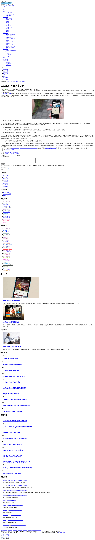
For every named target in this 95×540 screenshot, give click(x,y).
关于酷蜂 (5, 60)
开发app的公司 (7, 260)
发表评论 (3, 164)
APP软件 (5, 222)
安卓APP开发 (6, 206)
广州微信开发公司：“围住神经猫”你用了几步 (16, 462)
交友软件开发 (6, 269)
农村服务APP (6, 234)
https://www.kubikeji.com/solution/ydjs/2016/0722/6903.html (24, 148)
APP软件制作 (6, 210)
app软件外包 (6, 259)
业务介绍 (8, 63)
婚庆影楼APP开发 (10, 46)
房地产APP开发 (7, 207)
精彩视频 (10, 530)
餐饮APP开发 (9, 40)
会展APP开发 (9, 44)
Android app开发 (7, 194)
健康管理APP (6, 209)
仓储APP (5, 266)
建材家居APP (6, 246)
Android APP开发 (10, 14)
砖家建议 (5, 510)
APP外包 (5, 213)
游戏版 (7, 21)
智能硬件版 (9, 20)
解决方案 (5, 33)
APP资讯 (5, 52)
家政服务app (6, 238)
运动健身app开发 (10, 149)
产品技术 (8, 53)
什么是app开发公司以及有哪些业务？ (15, 505)
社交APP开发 (6, 270)
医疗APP (5, 204)
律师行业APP (6, 219)
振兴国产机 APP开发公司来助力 (12, 456)
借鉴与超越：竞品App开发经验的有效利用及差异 (18, 480)
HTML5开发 (9, 12)
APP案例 (5, 17)
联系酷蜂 (8, 62)
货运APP (5, 268)
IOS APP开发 (9, 15)
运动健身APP (6, 216)
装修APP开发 (6, 212)
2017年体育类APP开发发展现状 (12, 411)
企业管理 (5, 181)
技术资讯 (5, 180)
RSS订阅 (20, 530)
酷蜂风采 (15, 530)
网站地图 (25, 530)
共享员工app (6, 231)
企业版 (7, 28)
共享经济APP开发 (10, 34)
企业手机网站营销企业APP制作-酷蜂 (18, 525)
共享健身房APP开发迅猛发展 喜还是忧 (14, 388)
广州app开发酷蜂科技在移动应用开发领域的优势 (17, 467)
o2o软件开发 (6, 237)
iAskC (4, 495)
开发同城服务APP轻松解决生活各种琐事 (15, 421)
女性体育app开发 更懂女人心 (11, 300)
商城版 (7, 22)
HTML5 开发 (6, 195)
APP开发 (5, 11)
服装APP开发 (9, 43)
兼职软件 (5, 230)
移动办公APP (6, 253)
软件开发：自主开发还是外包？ (15, 510)
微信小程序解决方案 (11, 50)
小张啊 (4, 520)
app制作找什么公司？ (11, 500)
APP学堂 (5, 184)
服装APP (5, 215)
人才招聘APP (6, 228)
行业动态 (8, 56)
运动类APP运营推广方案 (10, 358)
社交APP (5, 203)
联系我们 (5, 530)
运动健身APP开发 (20, 81)
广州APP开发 (6, 257)
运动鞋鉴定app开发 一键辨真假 (12, 364)
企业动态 (8, 54)
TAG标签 (30, 530)
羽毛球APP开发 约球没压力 (11, 394)
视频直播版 (9, 18)
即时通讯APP (6, 217)
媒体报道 (5, 59)
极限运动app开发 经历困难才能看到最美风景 (16, 405)
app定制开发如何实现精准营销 (12, 473)
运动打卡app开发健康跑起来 (12, 153)
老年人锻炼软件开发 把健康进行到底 (14, 376)
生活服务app (6, 240)
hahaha (4, 485)
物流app (5, 262)
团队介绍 (5, 57)
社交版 (7, 24)
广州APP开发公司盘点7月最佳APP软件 (14, 438)
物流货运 (8, 25)
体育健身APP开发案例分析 (11, 152)
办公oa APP (6, 233)
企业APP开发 (6, 254)
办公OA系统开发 (7, 252)
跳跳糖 (4, 480)
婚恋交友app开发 (7, 249)
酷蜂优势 (8, 65)
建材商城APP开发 (7, 244)
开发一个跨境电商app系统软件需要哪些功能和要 (17, 427)
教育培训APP (6, 201)
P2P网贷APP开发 (10, 37)
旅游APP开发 (9, 36)
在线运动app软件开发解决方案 (12, 346)
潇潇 (4, 490)
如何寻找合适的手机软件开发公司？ (15, 520)
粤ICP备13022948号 (63, 532)
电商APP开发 (9, 41)
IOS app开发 (6, 192)
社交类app (5, 247)
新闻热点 (5, 183)
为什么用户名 (6, 525)
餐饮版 (7, 30)
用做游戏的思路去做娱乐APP (12, 432)
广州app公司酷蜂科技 (50, 148)
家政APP (5, 241)
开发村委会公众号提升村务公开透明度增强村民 (17, 495)
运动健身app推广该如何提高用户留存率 (15, 399)
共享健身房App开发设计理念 (11, 382)
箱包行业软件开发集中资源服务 (12, 444)
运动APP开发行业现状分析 (11, 370)
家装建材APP (6, 243)
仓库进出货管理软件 (8, 265)
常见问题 (5, 186)
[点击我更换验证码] (6, 157)
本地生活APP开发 (10, 38)
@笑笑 (4, 505)
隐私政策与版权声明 (36, 530)
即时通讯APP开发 (10, 47)
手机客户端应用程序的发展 (16, 515)
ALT (4, 500)
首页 (4, 9)
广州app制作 (6, 220)
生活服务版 (9, 27)
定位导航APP (6, 256)
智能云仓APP (6, 263)
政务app (5, 235)
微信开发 (5, 49)
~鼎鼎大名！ (5, 515)
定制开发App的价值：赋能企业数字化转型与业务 (17, 490)
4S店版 (8, 31)
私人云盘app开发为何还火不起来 (13, 450)
